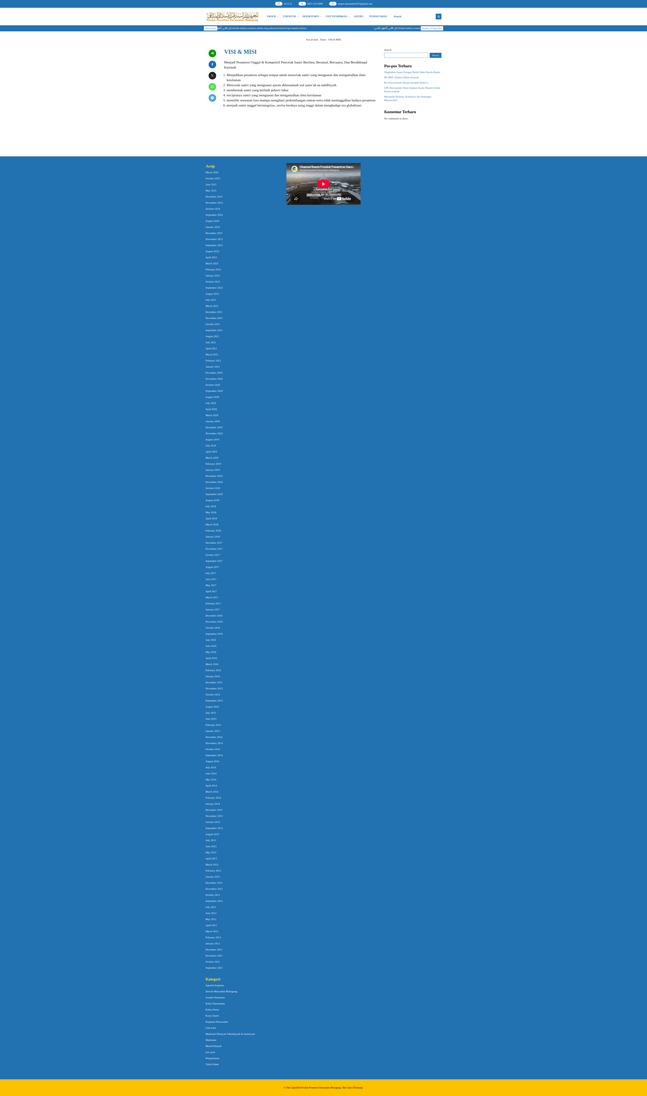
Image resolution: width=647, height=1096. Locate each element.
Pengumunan (212, 1058)
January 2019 (213, 470)
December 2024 (214, 196)
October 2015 (213, 694)
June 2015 (211, 719)
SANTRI (358, 16)
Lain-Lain (211, 1028)
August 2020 (212, 397)
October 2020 (213, 385)
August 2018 (212, 500)
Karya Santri (212, 1015)
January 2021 (213, 366)
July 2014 (211, 767)
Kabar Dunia (212, 1009)
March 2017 (212, 597)
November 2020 (214, 378)
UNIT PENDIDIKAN (336, 16)
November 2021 (214, 318)
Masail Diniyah (214, 1046)
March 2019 (212, 457)
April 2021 (211, 348)
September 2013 (214, 828)
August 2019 (212, 439)
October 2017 (213, 555)
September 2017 (214, 561)
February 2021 (213, 360)
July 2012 (211, 907)
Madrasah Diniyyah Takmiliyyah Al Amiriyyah (230, 1034)
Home (323, 39)
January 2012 (213, 943)
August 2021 (212, 336)
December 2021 (214, 312)
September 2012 (214, 901)
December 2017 (214, 542)
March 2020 (212, 415)
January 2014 (213, 804)
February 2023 (213, 269)
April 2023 (211, 257)
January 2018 (213, 536)
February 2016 (213, 670)
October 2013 (213, 822)
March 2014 (212, 791)
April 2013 (211, 858)
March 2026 (212, 172)
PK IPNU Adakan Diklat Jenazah (401, 77)
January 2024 (213, 227)
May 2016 (211, 652)
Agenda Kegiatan (215, 985)
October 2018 (213, 488)
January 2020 (213, 421)
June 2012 (211, 913)
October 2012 (213, 895)
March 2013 (212, 864)
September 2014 (214, 755)
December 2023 (214, 233)
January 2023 (213, 275)
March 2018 (212, 524)
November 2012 (214, 889)
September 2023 (214, 245)
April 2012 (211, 925)
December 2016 (214, 615)
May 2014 (211, 779)
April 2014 (211, 785)
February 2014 (213, 797)
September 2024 (214, 215)
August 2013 (212, 834)
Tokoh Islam (212, 1064)
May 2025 (211, 190)
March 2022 (212, 306)
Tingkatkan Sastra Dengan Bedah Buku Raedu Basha (412, 72)
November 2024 (214, 202)
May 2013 (211, 852)
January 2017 (213, 609)
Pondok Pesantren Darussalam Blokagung (321, 1087)
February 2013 (213, 870)
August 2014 (212, 761)
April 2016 (211, 658)
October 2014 (213, 749)
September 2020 (214, 391)
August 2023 (212, 251)
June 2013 (211, 846)
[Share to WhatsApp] (212, 87)
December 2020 (214, 372)
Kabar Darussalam (215, 1003)
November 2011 (214, 955)
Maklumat (211, 1040)
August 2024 (212, 221)
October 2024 (213, 208)
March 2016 (212, 664)
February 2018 (213, 530)
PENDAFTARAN (378, 16)
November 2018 (214, 482)
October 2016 (213, 627)
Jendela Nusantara (215, 997)
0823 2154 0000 (315, 4)
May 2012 (211, 919)
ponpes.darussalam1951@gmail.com (355, 4)
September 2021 (214, 330)
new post (210, 1052)
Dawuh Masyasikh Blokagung (221, 991)
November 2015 (214, 688)
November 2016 (214, 621)
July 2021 (211, 342)
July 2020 (211, 403)
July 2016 (211, 640)
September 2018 (214, 494)
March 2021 (212, 354)
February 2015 (213, 725)
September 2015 (214, 700)
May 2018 (211, 512)
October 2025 (213, 178)
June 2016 (211, 646)
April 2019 (211, 451)
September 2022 (214, 287)
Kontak (398, 16)
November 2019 (214, 433)
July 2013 (211, 840)
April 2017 (211, 591)
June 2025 (211, 184)
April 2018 (211, 518)
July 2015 (211, 712)
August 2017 (212, 567)
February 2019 (213, 463)
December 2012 (214, 882)
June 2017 (211, 579)
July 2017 (211, 573)
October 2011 (213, 961)
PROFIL (271, 16)
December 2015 (214, 682)
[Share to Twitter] (212, 76)
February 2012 (213, 937)
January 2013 (213, 876)
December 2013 (214, 810)
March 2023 (212, 263)
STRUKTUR (289, 16)
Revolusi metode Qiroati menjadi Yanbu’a (406, 82)
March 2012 (212, 931)
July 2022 (211, 300)
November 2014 (214, 743)
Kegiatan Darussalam (217, 1021)
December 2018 (214, 476)
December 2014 (214, 737)
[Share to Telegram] (212, 98)
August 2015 (212, 706)
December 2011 (214, 949)
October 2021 (213, 324)
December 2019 (214, 427)
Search (387, 50)
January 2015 (213, 731)
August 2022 (212, 293)
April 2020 (211, 409)
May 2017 (211, 585)
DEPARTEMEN (311, 16)
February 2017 (213, 603)
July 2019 (211, 445)
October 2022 (213, 281)
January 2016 (213, 676)
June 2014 (211, 773)
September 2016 (214, 634)
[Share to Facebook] (212, 64)
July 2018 (211, 506)
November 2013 (214, 816)
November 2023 (214, 239)
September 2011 (214, 967)
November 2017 (214, 548)
